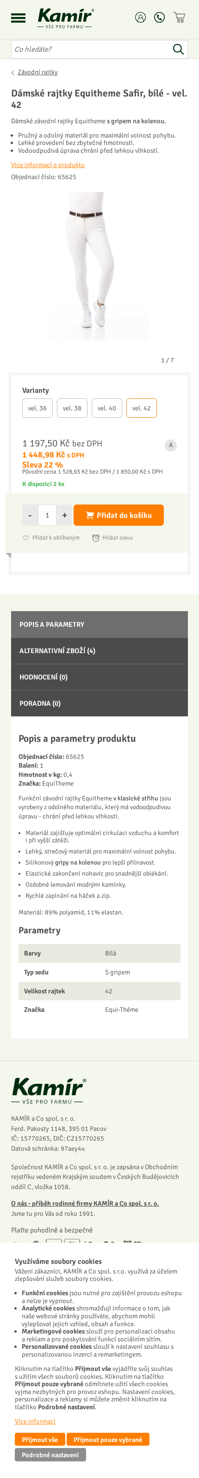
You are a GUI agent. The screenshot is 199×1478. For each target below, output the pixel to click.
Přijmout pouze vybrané (108, 1440)
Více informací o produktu (48, 165)
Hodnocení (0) (43, 677)
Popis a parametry (51, 624)
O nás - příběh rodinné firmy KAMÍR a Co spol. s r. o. (85, 1203)
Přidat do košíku (124, 515)
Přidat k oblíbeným (56, 537)
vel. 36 (37, 408)
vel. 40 (107, 408)
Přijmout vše (40, 1440)
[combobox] (90, 49)
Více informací (35, 1421)
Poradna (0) (40, 703)
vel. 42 (141, 408)
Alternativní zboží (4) (57, 651)
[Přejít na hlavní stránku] (77, 18)
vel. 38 (72, 408)
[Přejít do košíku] (180, 17)
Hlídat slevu (117, 537)
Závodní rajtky (38, 72)
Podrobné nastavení (50, 1455)
